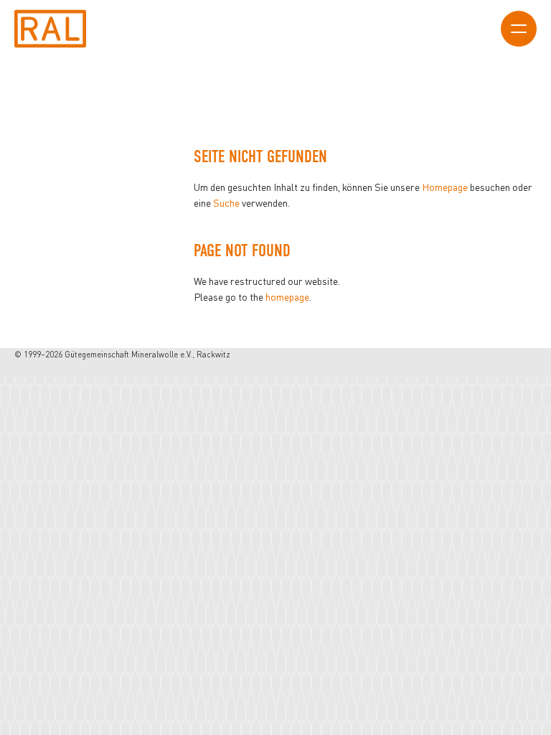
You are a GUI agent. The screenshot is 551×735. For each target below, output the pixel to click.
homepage (287, 297)
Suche (226, 203)
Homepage (445, 187)
